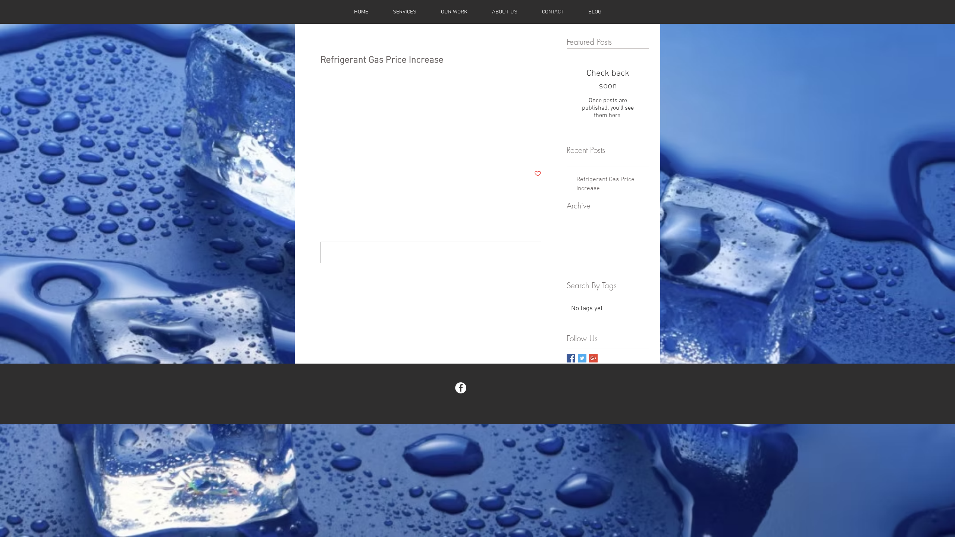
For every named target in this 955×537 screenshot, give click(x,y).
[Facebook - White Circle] (460, 387)
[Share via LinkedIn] (360, 150)
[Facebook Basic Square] (571, 358)
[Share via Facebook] (324, 150)
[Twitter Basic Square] (582, 358)
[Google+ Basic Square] (593, 358)
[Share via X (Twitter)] (342, 150)
